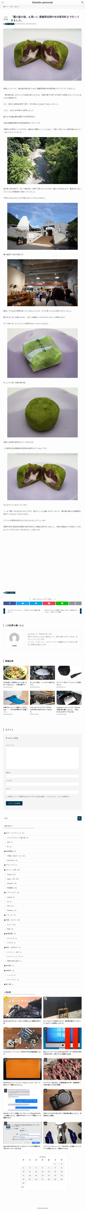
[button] (9, 603)
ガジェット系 (13, 870)
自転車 (10, 970)
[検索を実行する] (79, 818)
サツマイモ (12, 938)
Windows (11, 883)
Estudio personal (42, 2)
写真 (10, 929)
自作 (10, 842)
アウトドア (11, 865)
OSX (10, 906)
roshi (14, 646)
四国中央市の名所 (14, 961)
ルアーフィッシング (15, 956)
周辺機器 (12, 888)
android (11, 897)
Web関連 (11, 851)
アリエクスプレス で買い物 (17, 838)
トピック (11, 915)
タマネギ (11, 943)
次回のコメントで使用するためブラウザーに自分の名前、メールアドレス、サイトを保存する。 (39, 796)
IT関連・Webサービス (16, 856)
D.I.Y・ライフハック (15, 833)
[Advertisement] (42, 561)
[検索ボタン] (82, 2)
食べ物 (9, 984)
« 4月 (22, 1187)
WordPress (12, 860)
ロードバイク (13, 979)
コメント (10, 745)
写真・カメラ (13, 920)
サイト (8, 789)
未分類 (10, 965)
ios (9, 901)
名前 (8, 772)
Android (11, 874)
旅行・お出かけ (10, 24)
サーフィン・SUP (14, 952)
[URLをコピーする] (75, 603)
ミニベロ (11, 975)
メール (9, 780)
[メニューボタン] (2, 2)
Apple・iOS (13, 879)
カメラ (11, 924)
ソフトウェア (12, 892)
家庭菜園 (11, 933)
